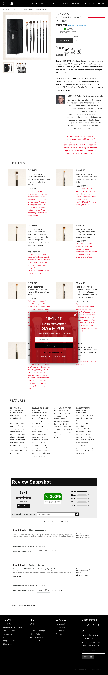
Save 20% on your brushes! (54, 346)
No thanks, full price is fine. (54, 352)
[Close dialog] (75, 315)
